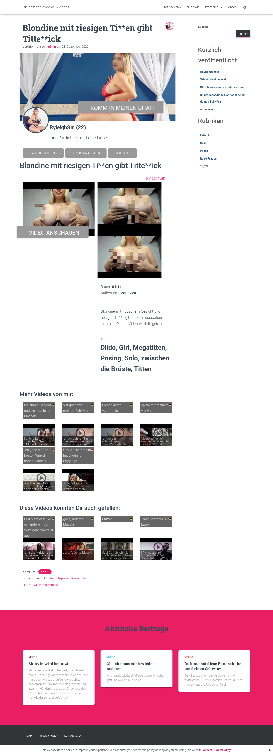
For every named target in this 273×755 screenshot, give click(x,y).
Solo (85, 578)
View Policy (223, 750)
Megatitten (62, 578)
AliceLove (206, 109)
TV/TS (204, 166)
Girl (52, 578)
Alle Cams (193, 7)
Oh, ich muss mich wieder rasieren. (223, 87)
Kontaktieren (73, 735)
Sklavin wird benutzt (213, 79)
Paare (204, 150)
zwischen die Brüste (45, 584)
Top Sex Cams (172, 7)
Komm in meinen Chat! (121, 108)
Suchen (203, 26)
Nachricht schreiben (43, 153)
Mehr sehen (122, 153)
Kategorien (212, 7)
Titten (27, 584)
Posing (75, 578)
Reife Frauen (208, 158)
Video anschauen (52, 232)
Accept (207, 750)
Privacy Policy (48, 735)
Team (29, 735)
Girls (203, 143)
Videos (232, 7)
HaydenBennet (209, 71)
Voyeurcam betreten (86, 153)
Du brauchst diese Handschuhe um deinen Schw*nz (212, 666)
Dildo (45, 578)
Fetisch (205, 135)
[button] (221, 7)
